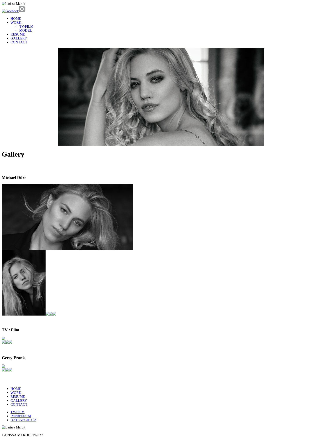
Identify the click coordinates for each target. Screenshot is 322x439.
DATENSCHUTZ (23, 420)
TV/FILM (26, 26)
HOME (16, 18)
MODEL (25, 30)
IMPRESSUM (21, 416)
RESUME (18, 34)
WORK (16, 22)
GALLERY (19, 38)
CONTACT (19, 42)
